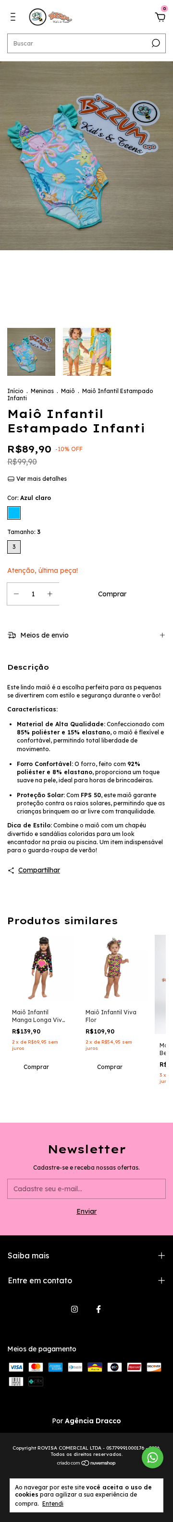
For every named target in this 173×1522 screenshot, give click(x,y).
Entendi (52, 1503)
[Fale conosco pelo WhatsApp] (152, 1457)
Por (86, 1421)
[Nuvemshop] (87, 1464)
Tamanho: (23, 531)
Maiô (68, 391)
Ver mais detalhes (41, 478)
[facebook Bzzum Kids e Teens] (98, 1309)
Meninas (42, 391)
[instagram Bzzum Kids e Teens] (74, 1309)
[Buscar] (155, 43)
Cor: (29, 497)
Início (15, 391)
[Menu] (14, 18)
